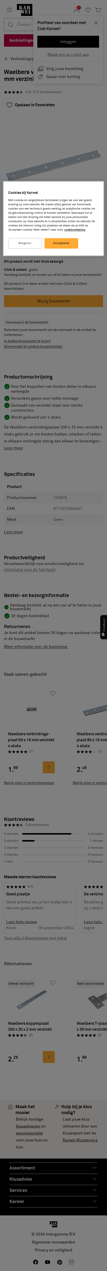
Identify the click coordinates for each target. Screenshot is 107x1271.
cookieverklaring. (75, 230)
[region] (54, 218)
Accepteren (61, 243)
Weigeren (25, 243)
